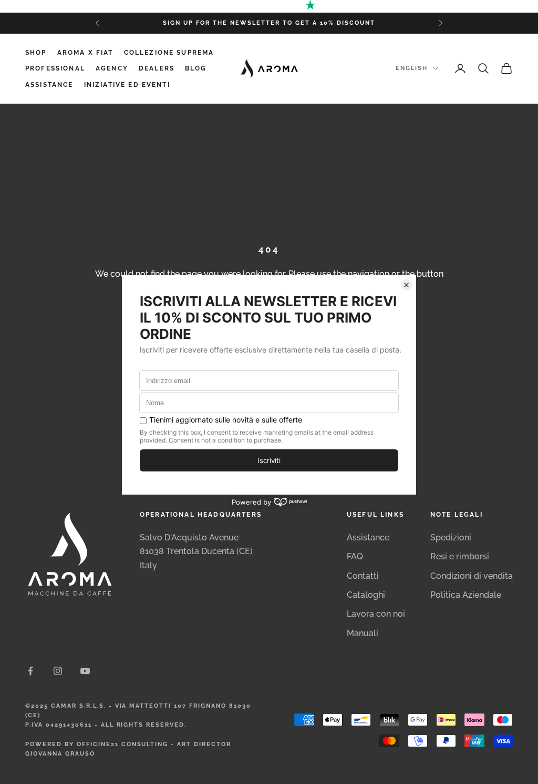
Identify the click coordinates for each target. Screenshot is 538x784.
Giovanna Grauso (60, 753)
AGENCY (112, 68)
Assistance (368, 537)
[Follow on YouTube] (85, 671)
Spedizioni (450, 537)
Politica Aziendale (465, 595)
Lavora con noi (376, 614)
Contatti (363, 576)
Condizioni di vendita (471, 576)
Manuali (362, 633)
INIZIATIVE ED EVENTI (127, 84)
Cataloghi (366, 595)
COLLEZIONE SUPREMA (169, 52)
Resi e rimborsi (459, 556)
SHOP (36, 52)
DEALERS (156, 68)
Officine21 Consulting (123, 744)
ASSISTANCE (49, 84)
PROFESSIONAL (55, 68)
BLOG (196, 68)
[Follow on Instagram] (58, 671)
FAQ (355, 556)
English (412, 68)
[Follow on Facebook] (30, 671)
